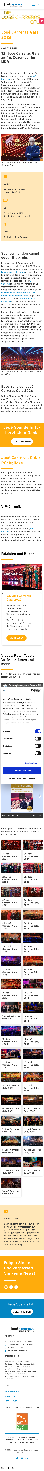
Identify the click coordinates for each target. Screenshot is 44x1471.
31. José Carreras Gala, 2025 (9, 856)
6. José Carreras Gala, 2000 (32, 1130)
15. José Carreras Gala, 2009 (9, 1042)
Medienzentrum (12, 1391)
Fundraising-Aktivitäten (13, 272)
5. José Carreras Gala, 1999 (10, 1151)
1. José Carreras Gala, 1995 (10, 1192)
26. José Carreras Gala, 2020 (31, 903)
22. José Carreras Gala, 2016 (31, 949)
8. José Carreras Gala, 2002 (32, 1110)
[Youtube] (16, 1287)
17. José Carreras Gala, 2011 (11, 1017)
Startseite (5, 1468)
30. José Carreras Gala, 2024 (31, 856)
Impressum (10, 1396)
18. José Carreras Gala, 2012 (31, 995)
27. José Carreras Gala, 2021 (9, 903)
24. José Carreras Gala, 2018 (31, 926)
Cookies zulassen (22, 771)
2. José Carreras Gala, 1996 (32, 1172)
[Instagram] (6, 1287)
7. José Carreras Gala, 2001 (10, 1130)
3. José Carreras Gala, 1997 (10, 1172)
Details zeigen (31, 763)
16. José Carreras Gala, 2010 (31, 1019)
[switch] (38, 739)
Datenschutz (11, 1401)
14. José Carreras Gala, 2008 (31, 1042)
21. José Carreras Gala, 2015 (9, 972)
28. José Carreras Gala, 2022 (31, 880)
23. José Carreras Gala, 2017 (9, 949)
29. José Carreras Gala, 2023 (9, 880)
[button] (33, 4)
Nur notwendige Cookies (22, 778)
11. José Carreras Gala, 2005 (11, 1087)
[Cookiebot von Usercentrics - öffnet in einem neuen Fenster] (31, 690)
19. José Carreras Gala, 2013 (9, 995)
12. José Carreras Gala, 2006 (31, 1065)
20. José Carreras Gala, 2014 (31, 972)
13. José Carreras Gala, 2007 (9, 1065)
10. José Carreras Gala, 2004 (31, 1088)
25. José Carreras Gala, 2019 (9, 926)
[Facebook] (11, 1287)
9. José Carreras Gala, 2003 (10, 1110)
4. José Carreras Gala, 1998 (32, 1151)
